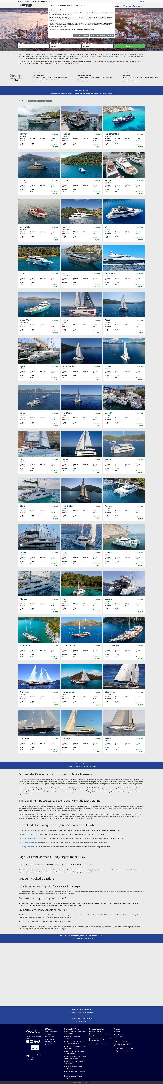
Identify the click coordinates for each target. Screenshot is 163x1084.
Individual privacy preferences (81, 35)
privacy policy (81, 23)
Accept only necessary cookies (98, 35)
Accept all (110, 35)
